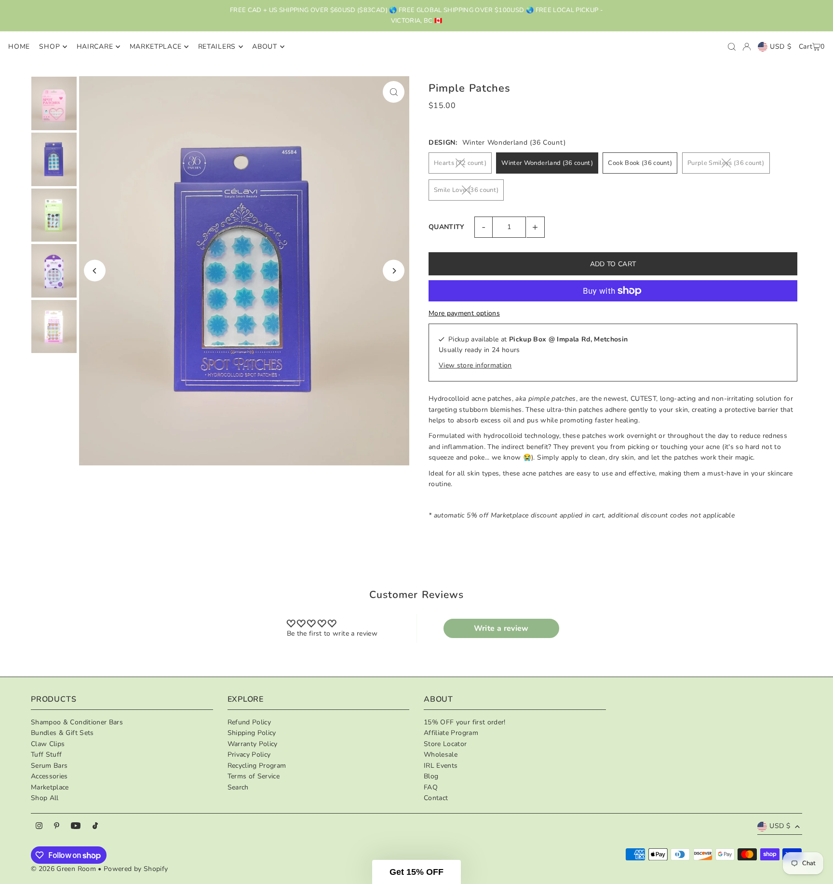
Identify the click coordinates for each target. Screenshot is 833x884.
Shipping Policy (252, 732)
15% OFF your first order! (465, 722)
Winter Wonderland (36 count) (547, 163)
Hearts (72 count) (460, 163)
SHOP (49, 46)
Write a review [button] (501, 628)
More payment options (464, 313)
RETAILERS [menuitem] (217, 46)
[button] (416, 872)
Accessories (49, 776)
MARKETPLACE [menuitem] (156, 46)
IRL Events (441, 765)
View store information (475, 365)
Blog (431, 776)
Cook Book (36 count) (640, 163)
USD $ (781, 46)
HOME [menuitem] (19, 46)
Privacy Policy (249, 754)
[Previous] (95, 271)
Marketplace (50, 787)
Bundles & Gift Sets (62, 732)
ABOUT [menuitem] (264, 46)
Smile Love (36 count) (466, 190)
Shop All (45, 797)
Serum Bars (49, 765)
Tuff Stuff (46, 754)
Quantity (447, 226)
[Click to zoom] (393, 92)
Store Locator (445, 743)
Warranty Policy (253, 743)
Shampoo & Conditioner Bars (77, 722)
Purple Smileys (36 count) (726, 163)
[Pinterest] (56, 826)
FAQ (431, 787)
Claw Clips (48, 743)
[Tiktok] (95, 826)
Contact (436, 797)
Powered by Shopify (136, 868)
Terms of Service (254, 776)
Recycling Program (257, 765)
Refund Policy (249, 722)
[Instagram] (39, 826)
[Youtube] (76, 826)
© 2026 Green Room (64, 868)
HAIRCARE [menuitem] (95, 46)
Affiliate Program (451, 732)
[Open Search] (732, 47)
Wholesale (440, 754)
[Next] (393, 271)
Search (238, 787)
